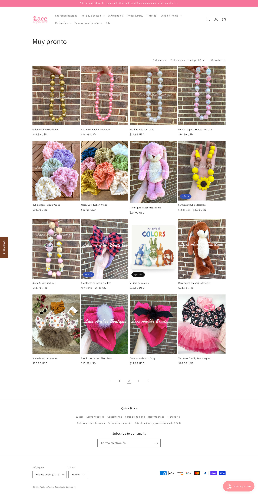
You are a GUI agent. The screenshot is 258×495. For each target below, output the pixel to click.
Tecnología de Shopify (65, 487)
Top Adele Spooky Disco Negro (194, 358)
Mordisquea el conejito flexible (145, 207)
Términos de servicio (119, 423)
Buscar (79, 416)
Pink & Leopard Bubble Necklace (195, 129)
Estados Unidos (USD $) (48, 474)
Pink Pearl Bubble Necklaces (95, 129)
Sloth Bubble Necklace (44, 283)
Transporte (173, 416)
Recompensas (156, 416)
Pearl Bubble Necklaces (142, 129)
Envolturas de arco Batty (142, 358)
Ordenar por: (160, 60)
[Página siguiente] (148, 381)
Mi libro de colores (139, 283)
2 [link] (129, 381)
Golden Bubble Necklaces (45, 129)
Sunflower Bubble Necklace (192, 205)
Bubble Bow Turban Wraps (46, 205)
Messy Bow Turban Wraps (94, 205)
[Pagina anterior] (110, 381)
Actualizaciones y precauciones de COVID (158, 423)
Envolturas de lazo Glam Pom (96, 358)
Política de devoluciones (91, 423)
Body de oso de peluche (44, 358)
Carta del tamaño (135, 416)
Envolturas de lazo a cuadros (96, 283)
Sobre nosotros (95, 416)
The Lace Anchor (47, 487)
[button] (92, 15)
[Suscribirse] (156, 443)
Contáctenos (114, 416)
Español (76, 474)
